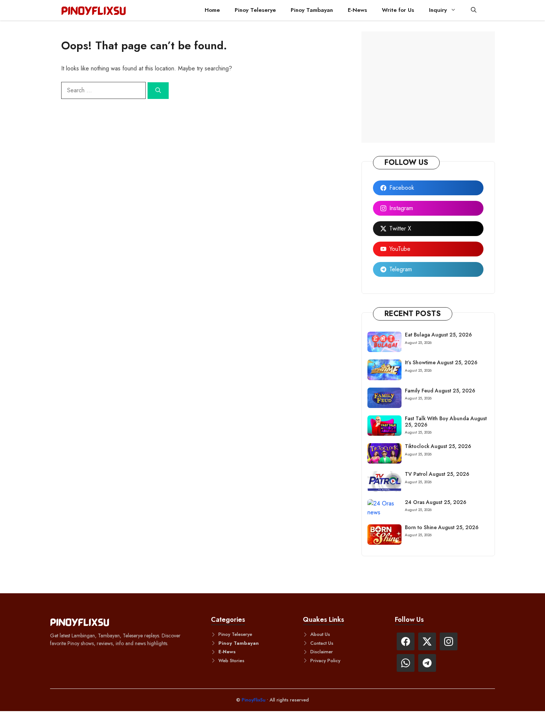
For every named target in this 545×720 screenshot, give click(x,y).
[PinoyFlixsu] (93, 10)
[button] (473, 10)
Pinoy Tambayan (312, 10)
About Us (320, 634)
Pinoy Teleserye (255, 10)
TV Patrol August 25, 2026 (437, 474)
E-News (357, 10)
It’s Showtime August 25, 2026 (441, 362)
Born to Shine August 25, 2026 (442, 527)
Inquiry (438, 10)
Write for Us (398, 10)
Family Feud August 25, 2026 (440, 390)
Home (212, 10)
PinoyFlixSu (254, 699)
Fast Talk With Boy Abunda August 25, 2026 (446, 421)
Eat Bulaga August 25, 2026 (438, 334)
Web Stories (231, 660)
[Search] (158, 90)
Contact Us (321, 643)
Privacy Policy (325, 660)
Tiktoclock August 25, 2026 (438, 446)
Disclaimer (321, 651)
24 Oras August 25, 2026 (435, 502)
